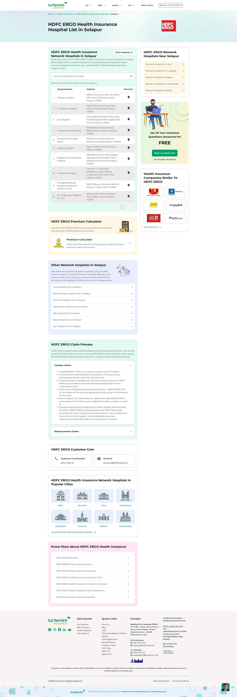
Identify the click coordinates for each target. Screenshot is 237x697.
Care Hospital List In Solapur (67, 287)
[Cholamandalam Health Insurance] (176, 205)
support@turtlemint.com (144, 645)
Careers (105, 636)
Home (51, 14)
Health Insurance (65, 14)
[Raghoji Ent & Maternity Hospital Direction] (128, 159)
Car (86, 5)
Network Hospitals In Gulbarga (160, 71)
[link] (118, 207)
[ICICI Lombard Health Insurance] (176, 218)
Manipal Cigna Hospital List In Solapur (72, 293)
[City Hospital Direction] (128, 120)
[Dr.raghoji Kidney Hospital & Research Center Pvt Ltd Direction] (128, 186)
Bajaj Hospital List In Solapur (67, 320)
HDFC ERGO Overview (67, 558)
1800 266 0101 (139, 652)
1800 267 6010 (139, 643)
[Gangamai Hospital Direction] (128, 173)
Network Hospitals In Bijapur (159, 77)
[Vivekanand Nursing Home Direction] (128, 140)
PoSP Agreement (109, 639)
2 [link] (127, 207)
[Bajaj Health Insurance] (176, 192)
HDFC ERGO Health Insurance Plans (74, 564)
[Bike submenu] (103, 5)
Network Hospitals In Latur (158, 64)
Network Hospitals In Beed (158, 90)
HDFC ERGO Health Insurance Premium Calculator (81, 584)
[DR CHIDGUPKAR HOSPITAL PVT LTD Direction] (128, 197)
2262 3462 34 (67, 463)
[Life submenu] (132, 5)
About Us (106, 624)
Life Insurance (83, 633)
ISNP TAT (106, 651)
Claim (104, 630)
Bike (100, 5)
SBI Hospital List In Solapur (66, 313)
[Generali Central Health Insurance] (154, 218)
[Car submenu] (89, 5)
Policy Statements (161, 681)
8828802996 (171, 644)
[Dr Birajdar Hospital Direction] (128, 109)
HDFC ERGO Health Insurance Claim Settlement (80, 590)
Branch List (106, 654)
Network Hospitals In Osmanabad (161, 84)
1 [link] (122, 207)
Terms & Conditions (180, 681)
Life (129, 5)
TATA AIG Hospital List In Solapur (69, 300)
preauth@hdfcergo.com (115, 463)
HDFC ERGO (82, 14)
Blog (104, 627)
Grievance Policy (109, 645)
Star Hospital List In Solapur (67, 326)
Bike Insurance (83, 627)
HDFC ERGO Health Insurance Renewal (75, 571)
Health (115, 5)
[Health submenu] (119, 5)
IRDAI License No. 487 (173, 626)
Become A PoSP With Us (171, 5)
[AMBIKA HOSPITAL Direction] (128, 148)
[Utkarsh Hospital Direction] (128, 98)
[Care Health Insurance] (154, 205)
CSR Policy (106, 648)
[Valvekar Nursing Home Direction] (128, 131)
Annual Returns (108, 642)
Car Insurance (83, 624)
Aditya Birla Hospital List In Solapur (70, 307)
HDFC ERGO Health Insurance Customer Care (79, 577)
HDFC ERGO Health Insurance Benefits (75, 597)
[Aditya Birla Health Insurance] (154, 192)
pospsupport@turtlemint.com (146, 655)
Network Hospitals (99, 14)
